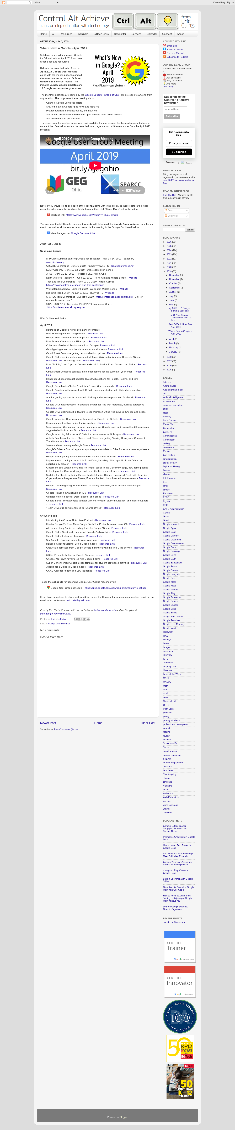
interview (167, 655)
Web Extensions (171, 797)
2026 (169, 242)
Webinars (83, 33)
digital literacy (170, 463)
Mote (165, 689)
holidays (167, 640)
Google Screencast (172, 597)
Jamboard (168, 663)
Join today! (168, 87)
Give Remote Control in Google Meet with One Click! (178, 888)
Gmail (166, 520)
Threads (167, 778)
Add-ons (167, 382)
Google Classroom (172, 540)
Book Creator (169, 420)
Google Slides (170, 613)
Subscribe (179, 152)
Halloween (168, 632)
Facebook (168, 493)
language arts (170, 666)
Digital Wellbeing (171, 466)
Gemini (166, 513)
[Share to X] (82, 619)
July (171, 296)
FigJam (166, 501)
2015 (169, 370)
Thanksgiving (169, 774)
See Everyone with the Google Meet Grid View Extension (178, 854)
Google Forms (170, 566)
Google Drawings (171, 551)
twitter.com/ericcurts (105, 610)
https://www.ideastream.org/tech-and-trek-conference (75, 285)
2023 (169, 254)
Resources (66, 33)
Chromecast (169, 440)
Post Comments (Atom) (66, 729)
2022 (169, 259)
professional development (176, 724)
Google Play (169, 593)
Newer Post (48, 723)
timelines (167, 782)
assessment (169, 401)
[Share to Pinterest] (88, 619)
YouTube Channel (175, 53)
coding (166, 443)
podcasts (167, 712)
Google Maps (169, 582)
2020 (169, 267)
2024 (169, 250)
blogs (165, 413)
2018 (169, 357)
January (173, 352)
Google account (171, 524)
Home (43, 33)
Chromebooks (170, 436)
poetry (166, 716)
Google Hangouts (171, 574)
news (165, 697)
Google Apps (169, 528)
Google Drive (169, 555)
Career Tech (169, 424)
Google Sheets (170, 605)
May (171, 304)
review (166, 736)
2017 (169, 361)
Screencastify (170, 743)
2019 (169, 271)
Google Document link (83, 233)
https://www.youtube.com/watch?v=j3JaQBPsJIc (92, 214)
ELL (165, 482)
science (167, 739)
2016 (169, 365)
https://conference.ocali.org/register (66, 307)
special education (171, 755)
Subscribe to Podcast (177, 57)
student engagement (173, 762)
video (165, 789)
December (174, 275)
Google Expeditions (173, 563)
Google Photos (170, 590)
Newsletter (120, 33)
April (171, 339)
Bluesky (167, 416)
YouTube (167, 812)
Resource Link (95, 333)
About (180, 33)
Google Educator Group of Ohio (102, 94)
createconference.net (122, 265)
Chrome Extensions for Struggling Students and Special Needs (175, 828)
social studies (170, 751)
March (172, 343)
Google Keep (169, 578)
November (174, 279)
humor (166, 643)
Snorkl (166, 747)
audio (165, 409)
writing (166, 809)
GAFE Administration (173, 509)
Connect (167, 33)
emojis (166, 490)
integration (168, 651)
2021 (169, 263)
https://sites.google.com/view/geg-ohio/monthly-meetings (115, 587)
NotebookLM (169, 701)
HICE (165, 636)
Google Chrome (171, 536)
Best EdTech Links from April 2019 (180, 325)
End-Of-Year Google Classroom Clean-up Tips (179, 317)
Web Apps (168, 793)
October (173, 283)
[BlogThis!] (78, 619)
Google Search (170, 601)
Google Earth (169, 559)
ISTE (165, 659)
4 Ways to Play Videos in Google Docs (175, 871)
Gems (166, 516)
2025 (169, 246)
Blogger (123, 1117)
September (175, 288)
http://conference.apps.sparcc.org (114, 296)
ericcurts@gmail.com (78, 600)
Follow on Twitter (175, 49)
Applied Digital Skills (173, 390)
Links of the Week (172, 674)
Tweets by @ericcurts (174, 922)
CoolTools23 (169, 455)
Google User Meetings (59, 624)
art (164, 393)
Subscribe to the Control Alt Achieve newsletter (176, 99)
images (166, 647)
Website (133, 277)
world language (170, 805)
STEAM (167, 759)
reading (166, 732)
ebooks (166, 474)
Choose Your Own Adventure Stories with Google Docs (177, 863)
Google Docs (169, 547)
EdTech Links (101, 33)
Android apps (169, 386)
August (173, 292)
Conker (166, 451)
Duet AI (166, 470)
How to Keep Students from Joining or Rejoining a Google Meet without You (177, 898)
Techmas (167, 766)
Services (136, 33)
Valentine (167, 786)
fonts (165, 505)
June (172, 300)
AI (53, 33)
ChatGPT (167, 432)
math (165, 686)
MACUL (167, 682)
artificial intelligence (173, 397)
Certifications (169, 428)
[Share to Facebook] (85, 619)
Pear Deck (168, 709)
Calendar (152, 33)
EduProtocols (170, 478)
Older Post (148, 723)
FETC (166, 497)
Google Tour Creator (173, 616)
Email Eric (172, 46)
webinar (167, 801)
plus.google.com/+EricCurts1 (56, 613)
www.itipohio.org (55, 262)
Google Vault (169, 628)
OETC (166, 705)
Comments (173, 216)
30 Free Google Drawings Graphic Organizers (175, 908)
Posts (170, 210)
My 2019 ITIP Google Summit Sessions (179, 309)
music (166, 693)
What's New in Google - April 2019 (180, 332)
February (174, 347)
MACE (166, 678)
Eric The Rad (169, 195)
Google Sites (169, 609)
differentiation (170, 459)
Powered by (172, 162)
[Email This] (75, 619)
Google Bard (169, 532)
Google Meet (169, 586)
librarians (167, 670)
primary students (171, 720)
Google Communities (173, 543)
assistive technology (173, 405)
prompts (167, 728)
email (165, 486)
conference (168, 447)
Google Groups (170, 570)
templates (168, 770)
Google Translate (171, 620)
